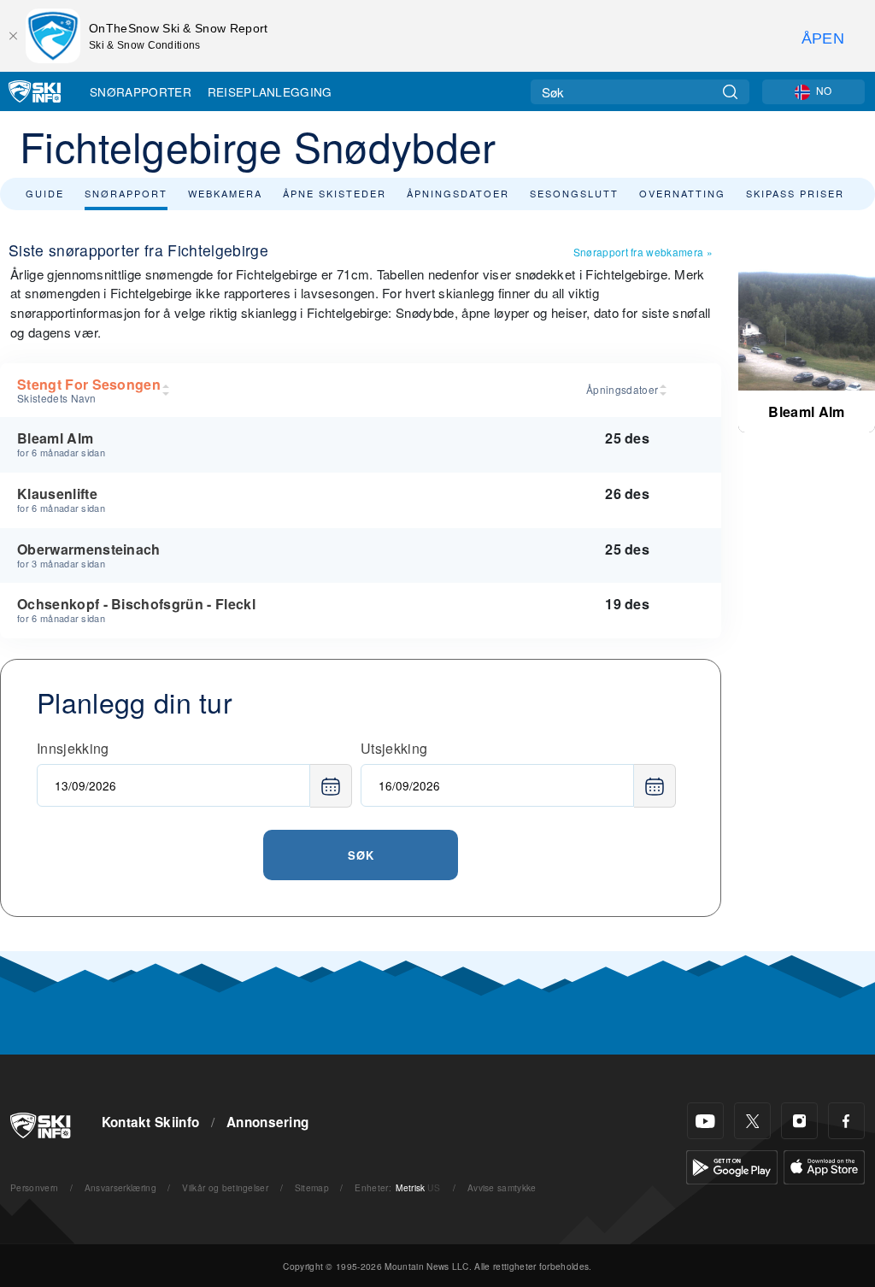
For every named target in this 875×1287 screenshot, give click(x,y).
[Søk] (730, 91)
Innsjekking (73, 748)
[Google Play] (732, 1165)
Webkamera (225, 193)
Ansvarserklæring (120, 1187)
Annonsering (267, 1122)
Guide (45, 193)
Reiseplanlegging (270, 91)
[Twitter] (752, 1120)
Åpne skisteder (334, 193)
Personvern (34, 1187)
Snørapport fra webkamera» (643, 251)
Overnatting (682, 193)
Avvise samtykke (502, 1187)
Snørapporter (140, 91)
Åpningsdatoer (458, 193)
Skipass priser (795, 193)
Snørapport (126, 193)
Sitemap (312, 1187)
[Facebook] (846, 1120)
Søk (361, 855)
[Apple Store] (824, 1165)
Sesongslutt (574, 193)
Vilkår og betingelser (225, 1187)
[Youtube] (705, 1120)
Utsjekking (394, 748)
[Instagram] (799, 1120)
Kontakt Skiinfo (151, 1122)
